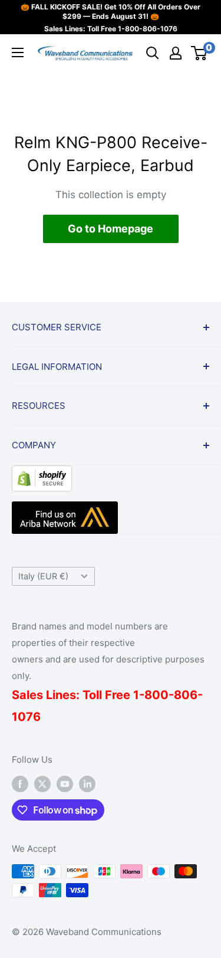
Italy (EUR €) (43, 576)
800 (156, 695)
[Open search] (152, 53)
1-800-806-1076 (147, 28)
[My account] (176, 53)
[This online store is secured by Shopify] (42, 474)
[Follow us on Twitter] (42, 783)
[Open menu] (18, 52)
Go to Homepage (110, 228)
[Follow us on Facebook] (20, 783)
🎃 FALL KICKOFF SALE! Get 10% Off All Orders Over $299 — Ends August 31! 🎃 (110, 11)
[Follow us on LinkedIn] (87, 783)
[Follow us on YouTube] (65, 783)
